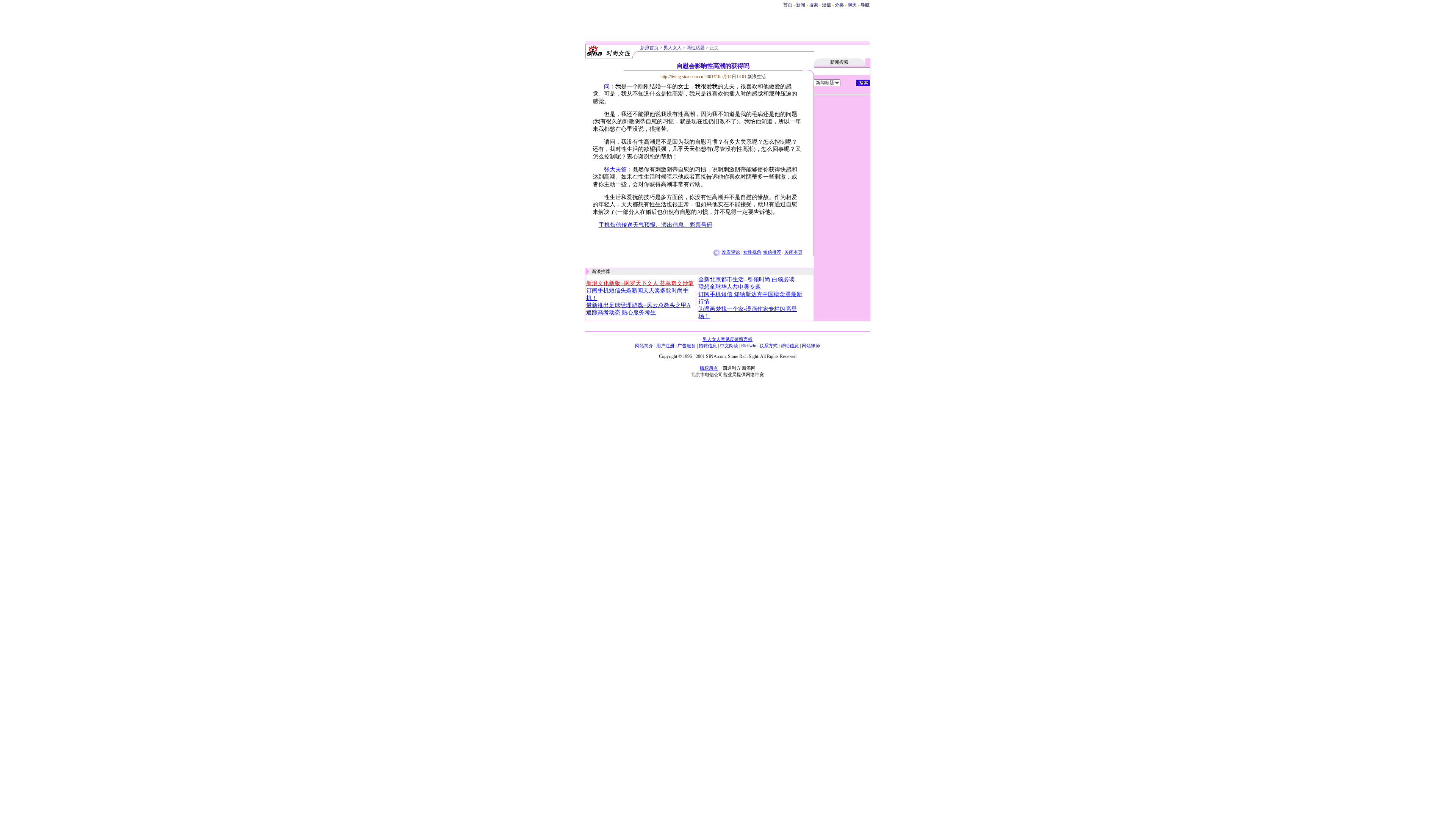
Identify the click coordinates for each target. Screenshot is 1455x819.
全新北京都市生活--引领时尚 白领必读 (746, 279)
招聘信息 (708, 345)
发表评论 (731, 252)
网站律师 (811, 345)
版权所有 (709, 368)
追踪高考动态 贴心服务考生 (621, 312)
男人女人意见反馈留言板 (727, 339)
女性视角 (752, 252)
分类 (839, 5)
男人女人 (672, 47)
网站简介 (644, 345)
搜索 (814, 5)
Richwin (748, 345)
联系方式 (768, 345)
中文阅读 (729, 345)
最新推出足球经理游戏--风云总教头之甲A (638, 305)
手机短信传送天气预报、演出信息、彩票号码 (655, 225)
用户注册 (665, 345)
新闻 (800, 5)
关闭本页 (793, 252)
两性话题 (696, 47)
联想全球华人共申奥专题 (729, 287)
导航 (865, 5)
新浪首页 (649, 47)
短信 (826, 5)
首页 (787, 5)
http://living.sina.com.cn (681, 76)
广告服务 (686, 345)
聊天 (852, 5)
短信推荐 (772, 252)
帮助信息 (790, 345)
